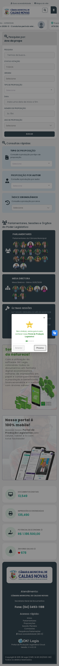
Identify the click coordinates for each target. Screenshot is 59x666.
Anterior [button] (18, 347)
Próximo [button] (40, 347)
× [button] (44, 317)
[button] (27, 341)
